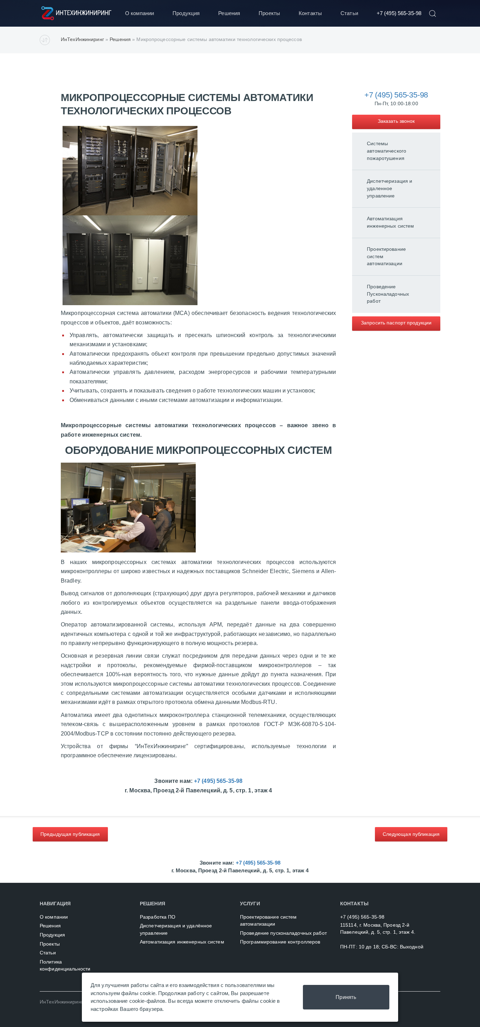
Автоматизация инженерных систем (390, 222)
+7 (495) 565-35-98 (399, 13)
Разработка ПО (158, 917)
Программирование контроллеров (280, 942)
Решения (229, 13)
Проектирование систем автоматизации (386, 256)
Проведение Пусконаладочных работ (388, 294)
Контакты (310, 13)
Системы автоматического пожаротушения (386, 151)
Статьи (349, 13)
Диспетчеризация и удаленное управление (389, 188)
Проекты (269, 13)
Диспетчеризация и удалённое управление (176, 929)
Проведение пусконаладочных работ (283, 933)
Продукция (186, 13)
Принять (346, 997)
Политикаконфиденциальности (65, 965)
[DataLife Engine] (78, 13)
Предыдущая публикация (70, 834)
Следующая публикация (411, 834)
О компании (139, 13)
